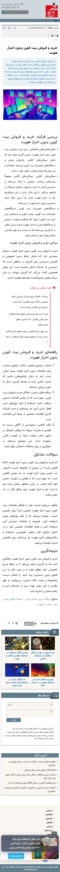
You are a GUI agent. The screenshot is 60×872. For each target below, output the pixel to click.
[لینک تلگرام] (17, 624)
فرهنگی (49, 822)
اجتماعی (48, 818)
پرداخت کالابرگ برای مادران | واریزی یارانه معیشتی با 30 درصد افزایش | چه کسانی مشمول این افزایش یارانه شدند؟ (30, 302)
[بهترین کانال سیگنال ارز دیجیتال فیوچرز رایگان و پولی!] (17, 643)
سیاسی (49, 810)
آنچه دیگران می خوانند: (40, 288)
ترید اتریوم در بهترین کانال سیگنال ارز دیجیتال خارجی (43, 655)
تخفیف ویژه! (16, 856)
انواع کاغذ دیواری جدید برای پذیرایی (40, 770)
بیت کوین (29, 623)
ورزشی (49, 826)
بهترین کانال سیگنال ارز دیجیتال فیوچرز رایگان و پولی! (17, 655)
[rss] (17, 8)
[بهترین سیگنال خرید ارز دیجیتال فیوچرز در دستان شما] (43, 670)
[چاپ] (9, 29)
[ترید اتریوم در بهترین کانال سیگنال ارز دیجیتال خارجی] (43, 643)
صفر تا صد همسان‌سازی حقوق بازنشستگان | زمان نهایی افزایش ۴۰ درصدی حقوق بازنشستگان (28, 319)
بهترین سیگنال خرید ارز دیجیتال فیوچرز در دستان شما (43, 682)
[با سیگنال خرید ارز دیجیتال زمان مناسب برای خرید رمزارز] (17, 670)
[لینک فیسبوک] (10, 624)
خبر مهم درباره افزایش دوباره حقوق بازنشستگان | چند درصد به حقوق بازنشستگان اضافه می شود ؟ (27, 337)
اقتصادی (48, 814)
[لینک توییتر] (13, 624)
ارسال (13, 720)
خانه (55, 40)
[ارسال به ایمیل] (4, 29)
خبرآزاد (31, 866)
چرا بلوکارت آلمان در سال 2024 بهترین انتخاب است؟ (32, 783)
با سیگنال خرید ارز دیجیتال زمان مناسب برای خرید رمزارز (17, 682)
